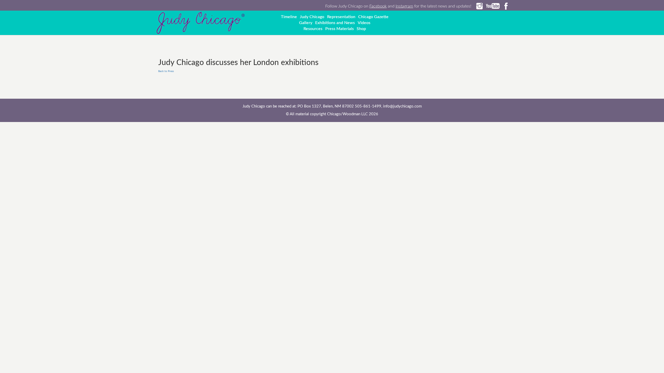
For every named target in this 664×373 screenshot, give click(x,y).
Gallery (305, 23)
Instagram (404, 6)
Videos (364, 23)
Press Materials (339, 29)
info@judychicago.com (402, 106)
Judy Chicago (312, 17)
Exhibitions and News (335, 23)
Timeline (289, 17)
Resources (312, 29)
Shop (361, 29)
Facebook (378, 6)
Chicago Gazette (373, 17)
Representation (341, 17)
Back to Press (166, 71)
